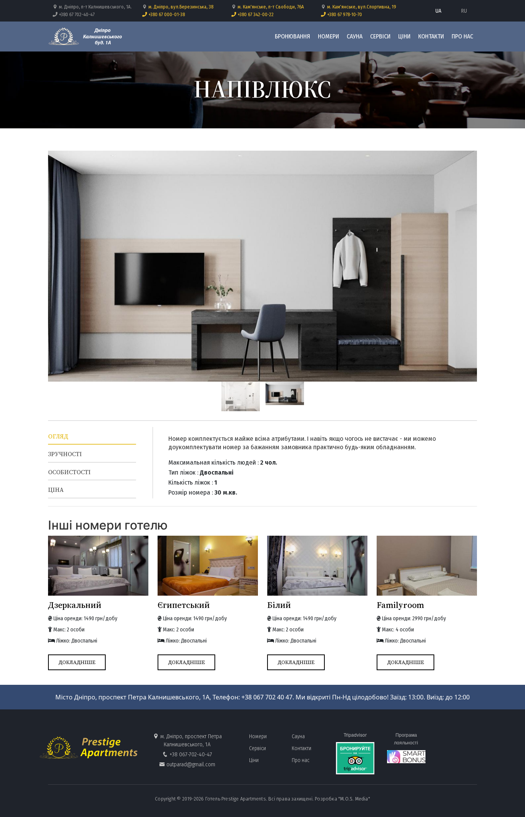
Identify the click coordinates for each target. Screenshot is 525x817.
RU (464, 11)
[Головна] (87, 36)
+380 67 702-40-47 (76, 14)
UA (438, 11)
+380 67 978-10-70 (344, 14)
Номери (328, 36)
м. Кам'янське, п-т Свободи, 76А (271, 7)
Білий (279, 605)
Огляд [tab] (58, 436)
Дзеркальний (74, 605)
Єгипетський (184, 605)
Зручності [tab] (65, 454)
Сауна (354, 36)
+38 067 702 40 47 (266, 697)
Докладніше (76, 662)
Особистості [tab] (69, 472)
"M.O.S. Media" (354, 798)
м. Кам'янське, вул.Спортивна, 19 (361, 7)
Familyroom (400, 605)
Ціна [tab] (56, 490)
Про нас (462, 36)
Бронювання (292, 36)
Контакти (431, 36)
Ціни (404, 36)
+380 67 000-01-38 (166, 14)
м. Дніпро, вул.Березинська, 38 (180, 7)
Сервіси (380, 36)
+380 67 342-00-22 (255, 14)
